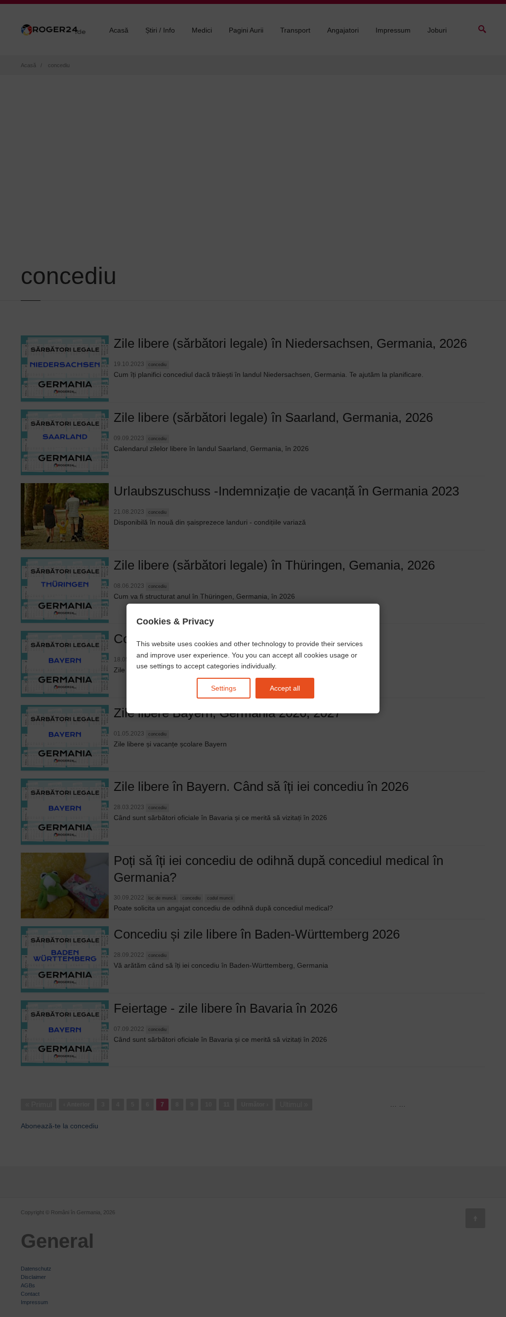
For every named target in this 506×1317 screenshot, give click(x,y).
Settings (223, 688)
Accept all (285, 688)
